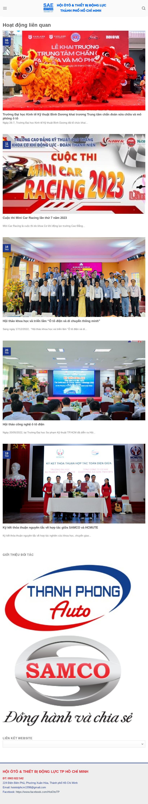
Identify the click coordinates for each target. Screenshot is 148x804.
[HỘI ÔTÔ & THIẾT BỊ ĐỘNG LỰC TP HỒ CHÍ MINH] (74, 8)
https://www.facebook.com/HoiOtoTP (38, 791)
